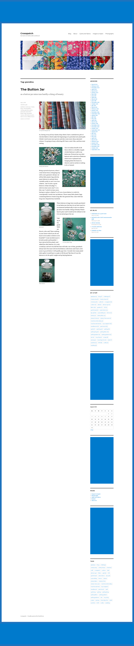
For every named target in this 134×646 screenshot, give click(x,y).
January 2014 (95, 123)
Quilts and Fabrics (85, 33)
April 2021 (94, 89)
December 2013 (95, 125)
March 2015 (94, 107)
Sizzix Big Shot (101, 340)
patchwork (103, 326)
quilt (26, 104)
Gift (105, 307)
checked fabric (27, 108)
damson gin (106, 304)
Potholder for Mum (96, 230)
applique (94, 296)
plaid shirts (28, 111)
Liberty (93, 315)
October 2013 (95, 128)
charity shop (94, 299)
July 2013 (94, 133)
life (24, 104)
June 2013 (94, 135)
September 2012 (96, 149)
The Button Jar (32, 89)
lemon (109, 312)
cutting (22, 110)
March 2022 (95, 84)
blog (100, 296)
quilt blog (99, 329)
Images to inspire (98, 33)
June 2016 (94, 100)
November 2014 (95, 112)
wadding (94, 345)
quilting (107, 329)
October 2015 (95, 104)
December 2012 (95, 144)
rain (92, 337)
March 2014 (94, 122)
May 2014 (94, 118)
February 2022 (95, 86)
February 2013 (95, 141)
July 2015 (94, 105)
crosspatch (108, 302)
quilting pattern (95, 334)
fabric (93, 307)
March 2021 (94, 91)
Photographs (109, 33)
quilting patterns (106, 334)
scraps (105, 337)
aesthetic (22, 106)
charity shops (104, 299)
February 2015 (95, 109)
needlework (95, 326)
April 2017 (94, 97)
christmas (94, 302)
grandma (27, 110)
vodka (106, 342)
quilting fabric (104, 331)
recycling (99, 337)
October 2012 (95, 148)
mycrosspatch (107, 323)
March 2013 (94, 140)
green (31, 110)
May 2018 (94, 94)
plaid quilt (22, 111)
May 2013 (94, 136)
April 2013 (94, 138)
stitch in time (23, 116)
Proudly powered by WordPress (36, 616)
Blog (69, 33)
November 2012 (95, 146)
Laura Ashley (101, 312)
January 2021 (95, 92)
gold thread (94, 310)
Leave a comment (25, 118)
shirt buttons (28, 115)
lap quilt (93, 312)
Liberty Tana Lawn (105, 318)
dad (99, 304)
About (75, 33)
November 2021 (95, 87)
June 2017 (94, 96)
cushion (93, 304)
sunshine (94, 342)
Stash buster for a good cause (99, 213)
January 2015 (95, 110)
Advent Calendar (96, 223)
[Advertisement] (46, 11)
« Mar (91, 430)
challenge (107, 296)
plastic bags (23, 113)
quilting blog (95, 331)
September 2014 (96, 113)
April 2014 (94, 120)
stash (110, 340)
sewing (93, 340)
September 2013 (96, 130)
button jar (28, 106)
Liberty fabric (101, 315)
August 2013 (95, 131)
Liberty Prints (95, 318)
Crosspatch (26, 33)
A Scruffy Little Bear (97, 226)
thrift (100, 342)
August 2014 (95, 115)
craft (21, 104)
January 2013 (95, 143)
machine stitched (96, 323)
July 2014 (94, 117)
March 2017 (94, 99)
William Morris (30, 116)
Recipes (94, 499)
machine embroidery (97, 321)
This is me (94, 500)
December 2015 (95, 102)
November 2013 (95, 127)
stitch (32, 115)
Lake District (104, 310)
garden (99, 307)
